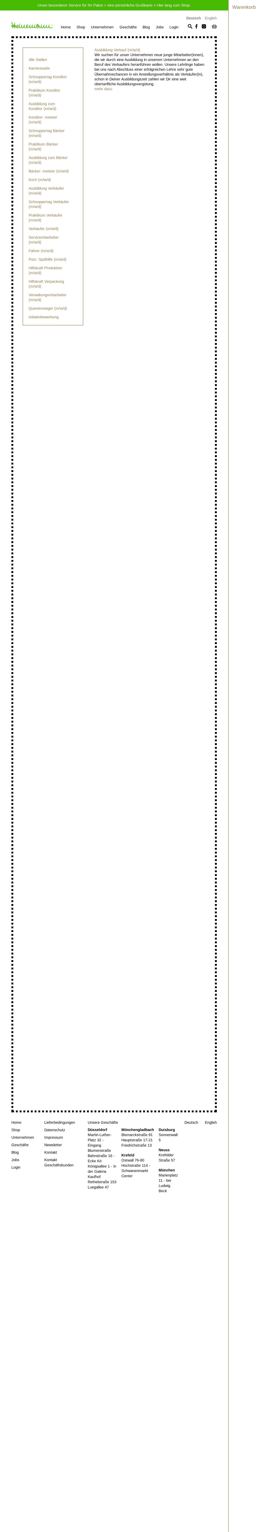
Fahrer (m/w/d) (41, 251)
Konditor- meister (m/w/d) (43, 119)
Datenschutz (54, 1130)
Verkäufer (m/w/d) (44, 229)
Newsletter (53, 1145)
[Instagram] (204, 27)
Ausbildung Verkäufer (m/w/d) (46, 190)
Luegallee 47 (98, 1187)
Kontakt (50, 1152)
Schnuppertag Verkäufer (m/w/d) (49, 204)
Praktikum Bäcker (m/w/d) (43, 146)
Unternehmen (102, 27)
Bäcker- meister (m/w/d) (49, 171)
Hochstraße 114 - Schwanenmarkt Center (135, 1170)
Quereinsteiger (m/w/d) (48, 308)
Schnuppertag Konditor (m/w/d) (48, 79)
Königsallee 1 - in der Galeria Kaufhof (102, 1171)
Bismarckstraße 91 (137, 1135)
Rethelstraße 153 (102, 1182)
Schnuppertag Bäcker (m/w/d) (47, 133)
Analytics (7, 1406)
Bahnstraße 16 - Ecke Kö (101, 1158)
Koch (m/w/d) (40, 180)
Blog (146, 27)
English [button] (211, 18)
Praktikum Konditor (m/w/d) (44, 92)
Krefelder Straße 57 (167, 1157)
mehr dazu (103, 89)
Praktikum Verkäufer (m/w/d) (45, 217)
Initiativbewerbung (44, 317)
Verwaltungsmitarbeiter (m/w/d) (48, 297)
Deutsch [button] (193, 18)
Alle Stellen (38, 60)
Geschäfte (128, 27)
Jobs (160, 27)
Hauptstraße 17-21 (137, 1140)
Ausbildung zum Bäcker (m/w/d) (48, 160)
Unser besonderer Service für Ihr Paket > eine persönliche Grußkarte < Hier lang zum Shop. (114, 5)
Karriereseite (39, 68)
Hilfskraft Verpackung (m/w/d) (46, 283)
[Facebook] (196, 27)
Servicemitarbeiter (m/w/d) (44, 239)
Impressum (53, 1137)
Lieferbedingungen (59, 1122)
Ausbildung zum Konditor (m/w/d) (42, 106)
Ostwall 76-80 (132, 1160)
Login (173, 27)
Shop (81, 27)
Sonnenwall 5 (168, 1137)
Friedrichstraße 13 (136, 1145)
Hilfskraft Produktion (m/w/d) (45, 270)
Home (66, 27)
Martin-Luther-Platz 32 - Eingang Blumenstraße (99, 1143)
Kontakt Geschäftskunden (59, 1162)
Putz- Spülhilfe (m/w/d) (47, 259)
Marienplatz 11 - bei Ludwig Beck (168, 1183)
